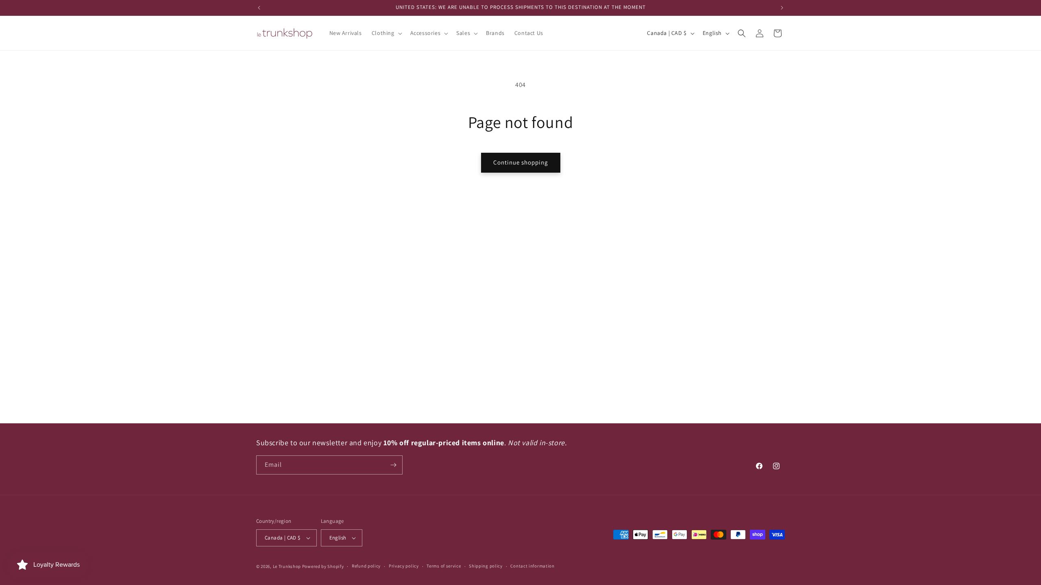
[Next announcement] (782, 7)
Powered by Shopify (323, 566)
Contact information (532, 566)
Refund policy (366, 566)
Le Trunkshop (287, 566)
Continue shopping (520, 162)
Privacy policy (404, 566)
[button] (386, 32)
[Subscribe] (393, 464)
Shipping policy (486, 566)
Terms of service (444, 566)
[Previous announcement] (259, 7)
